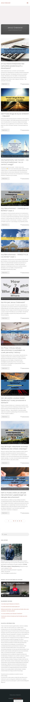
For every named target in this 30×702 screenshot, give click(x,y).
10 (13, 520)
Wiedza (25, 59)
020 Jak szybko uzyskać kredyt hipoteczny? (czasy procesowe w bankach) (13, 400)
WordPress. (19, 698)
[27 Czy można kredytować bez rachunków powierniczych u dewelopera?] (15, 49)
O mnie (10, 568)
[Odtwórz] (3, 595)
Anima (14, 698)
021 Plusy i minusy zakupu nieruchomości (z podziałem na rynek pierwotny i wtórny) (13, 350)
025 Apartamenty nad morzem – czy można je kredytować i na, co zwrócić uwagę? (15, 162)
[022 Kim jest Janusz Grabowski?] (15, 288)
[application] (15, 589)
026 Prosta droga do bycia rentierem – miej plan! (15, 115)
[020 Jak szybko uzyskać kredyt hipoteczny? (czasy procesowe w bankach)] (15, 384)
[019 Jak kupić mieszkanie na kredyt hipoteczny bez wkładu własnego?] (15, 432)
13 (19, 520)
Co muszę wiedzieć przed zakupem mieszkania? (11, 613)
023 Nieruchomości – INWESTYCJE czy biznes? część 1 (14, 256)
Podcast (21, 59)
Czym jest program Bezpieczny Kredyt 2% (10, 603)
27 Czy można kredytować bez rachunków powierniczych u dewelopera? (12, 66)
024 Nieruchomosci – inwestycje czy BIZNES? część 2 (15, 209)
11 (15, 520)
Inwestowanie (22, 156)
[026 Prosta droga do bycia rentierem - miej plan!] (15, 99)
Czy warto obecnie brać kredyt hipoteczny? (10, 606)
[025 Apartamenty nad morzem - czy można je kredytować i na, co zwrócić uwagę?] (15, 145)
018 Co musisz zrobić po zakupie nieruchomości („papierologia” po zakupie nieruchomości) (13, 495)
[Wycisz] (25, 595)
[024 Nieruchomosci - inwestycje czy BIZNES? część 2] (15, 194)
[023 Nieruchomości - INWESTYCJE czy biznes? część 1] (15, 240)
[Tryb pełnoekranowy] (27, 595)
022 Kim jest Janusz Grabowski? (13, 302)
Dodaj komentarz (25, 84)
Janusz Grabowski (5, 2)
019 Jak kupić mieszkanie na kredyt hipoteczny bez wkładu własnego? (14, 448)
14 (21, 520)
